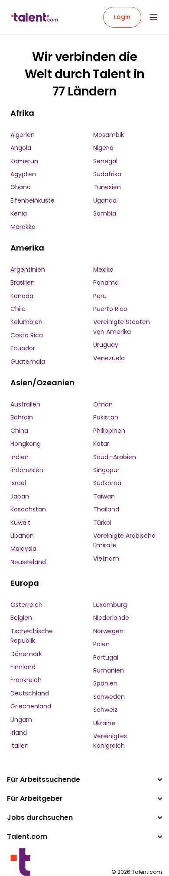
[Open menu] (153, 17)
